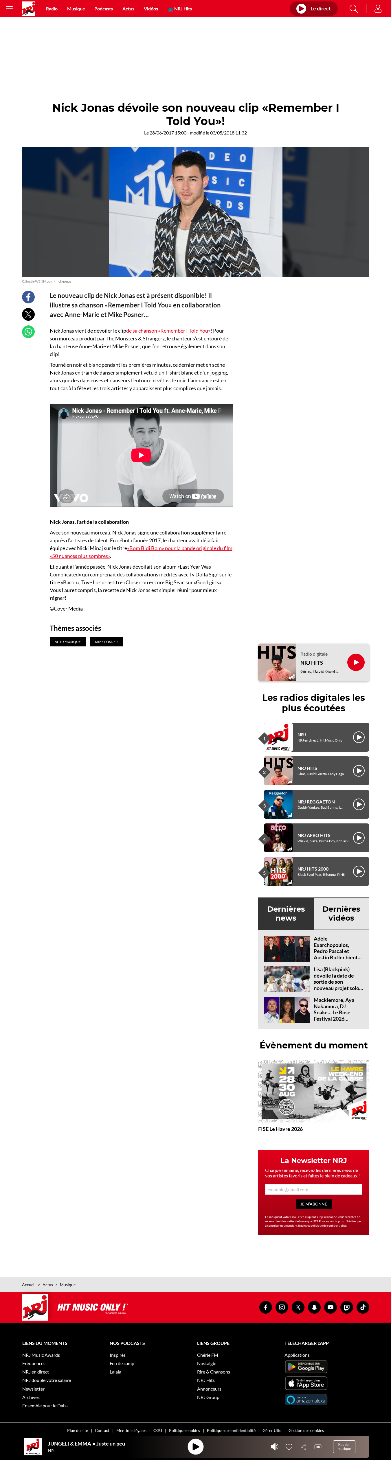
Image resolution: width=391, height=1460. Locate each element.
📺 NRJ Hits (180, 8)
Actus (128, 8)
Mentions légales (131, 1430)
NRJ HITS (311, 663)
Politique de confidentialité (231, 1430)
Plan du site (77, 1430)
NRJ (302, 734)
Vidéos (151, 8)
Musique (76, 8)
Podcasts (103, 8)
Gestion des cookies (306, 1430)
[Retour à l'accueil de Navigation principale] (28, 8)
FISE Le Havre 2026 (280, 1129)
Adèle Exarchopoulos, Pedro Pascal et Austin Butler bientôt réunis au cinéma (338, 951)
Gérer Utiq (272, 1430)
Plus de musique (344, 1446)
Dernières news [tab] (286, 913)
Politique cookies (184, 1430)
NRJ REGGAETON (316, 801)
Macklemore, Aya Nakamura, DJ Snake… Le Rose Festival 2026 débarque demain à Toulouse (335, 1015)
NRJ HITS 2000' (314, 868)
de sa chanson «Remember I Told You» (168, 330)
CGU (157, 1430)
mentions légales (296, 1225)
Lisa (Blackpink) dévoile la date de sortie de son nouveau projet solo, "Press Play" (337, 981)
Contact (102, 1430)
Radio (52, 8)
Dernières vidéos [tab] (341, 913)
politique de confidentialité (328, 1225)
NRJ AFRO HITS (314, 835)
